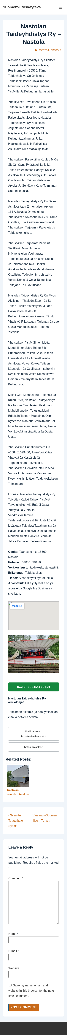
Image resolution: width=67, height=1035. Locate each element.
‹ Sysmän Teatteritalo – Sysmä (16, 820)
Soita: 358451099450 (33, 686)
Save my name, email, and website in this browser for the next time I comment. (31, 990)
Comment (15, 878)
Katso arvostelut (33, 746)
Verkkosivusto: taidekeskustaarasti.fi (33, 734)
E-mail (12, 951)
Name (12, 933)
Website (13, 968)
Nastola (56, 50)
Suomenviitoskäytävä (22, 7)
